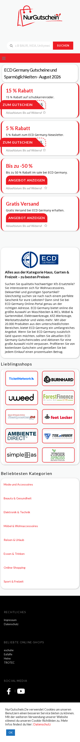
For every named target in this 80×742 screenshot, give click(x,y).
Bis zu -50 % (19, 166)
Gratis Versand (22, 204)
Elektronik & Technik (17, 512)
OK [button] (11, 732)
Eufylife (8, 654)
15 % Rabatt (19, 90)
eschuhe (9, 650)
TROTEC (9, 662)
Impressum (10, 620)
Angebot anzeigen (26, 180)
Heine (7, 658)
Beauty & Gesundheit (18, 498)
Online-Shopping (14, 567)
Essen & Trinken (14, 553)
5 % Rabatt (18, 128)
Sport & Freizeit (14, 581)
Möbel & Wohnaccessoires (21, 526)
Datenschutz (11, 624)
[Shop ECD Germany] (40, 259)
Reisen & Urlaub (14, 540)
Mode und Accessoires (18, 484)
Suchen (63, 45)
